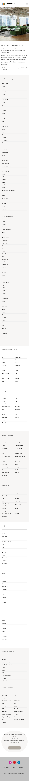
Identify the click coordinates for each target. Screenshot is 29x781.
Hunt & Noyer (5, 203)
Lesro (3, 235)
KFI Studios (4, 227)
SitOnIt (3, 287)
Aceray (3, 86)
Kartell (3, 221)
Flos (3, 547)
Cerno (3, 539)
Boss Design (5, 126)
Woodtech (4, 333)
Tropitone (17, 469)
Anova (3, 445)
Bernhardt (4, 116)
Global (3, 187)
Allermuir (4, 91)
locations (21, 767)
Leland (3, 232)
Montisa (17, 498)
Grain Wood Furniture (7, 404)
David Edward (5, 160)
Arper (3, 105)
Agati (3, 89)
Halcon (3, 376)
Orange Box (17, 357)
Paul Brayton (5, 262)
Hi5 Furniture (5, 198)
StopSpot (17, 461)
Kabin (3, 583)
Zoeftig (16, 381)
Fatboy (3, 182)
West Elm (4, 328)
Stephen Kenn (5, 298)
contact (7, 767)
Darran (3, 155)
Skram (3, 290)
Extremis (4, 459)
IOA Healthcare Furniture (7, 664)
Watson (3, 325)
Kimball (3, 667)
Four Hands (4, 184)
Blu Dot (3, 118)
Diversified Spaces (6, 166)
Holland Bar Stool (6, 201)
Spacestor (17, 365)
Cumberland (5, 152)
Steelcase (17, 367)
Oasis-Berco (5, 586)
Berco (3, 113)
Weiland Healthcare (6, 680)
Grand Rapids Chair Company (9, 190)
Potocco (4, 267)
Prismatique (18, 404)
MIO (3, 248)
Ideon (3, 206)
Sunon (16, 370)
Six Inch (17, 459)
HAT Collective (5, 378)
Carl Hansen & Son (6, 134)
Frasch (3, 631)
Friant (3, 367)
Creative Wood (5, 150)
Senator (17, 362)
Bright (3, 129)
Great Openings (5, 373)
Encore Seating (5, 171)
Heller (3, 195)
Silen (3, 594)
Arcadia (3, 102)
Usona (3, 314)
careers (14, 767)
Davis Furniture (5, 163)
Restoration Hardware (7, 270)
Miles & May (5, 243)
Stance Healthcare (6, 675)
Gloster (3, 469)
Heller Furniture (5, 472)
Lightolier (4, 552)
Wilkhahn (4, 330)
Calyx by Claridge (6, 495)
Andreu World (5, 99)
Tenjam (16, 464)
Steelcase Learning (18, 711)
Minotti (3, 245)
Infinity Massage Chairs (7, 216)
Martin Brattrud (5, 237)
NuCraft (3, 420)
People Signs (18, 501)
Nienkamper (5, 417)
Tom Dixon (4, 306)
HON (3, 381)
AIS (3, 357)
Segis (3, 285)
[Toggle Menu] (27, 4)
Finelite (3, 544)
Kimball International (6, 229)
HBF (3, 193)
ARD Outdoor (5, 448)
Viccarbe (4, 317)
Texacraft (17, 467)
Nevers (3, 414)
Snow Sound (5, 639)
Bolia (3, 121)
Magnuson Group (6, 716)
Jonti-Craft (4, 711)
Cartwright (4, 140)
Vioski (3, 320)
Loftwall (3, 634)
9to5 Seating (5, 83)
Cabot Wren (5, 132)
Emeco (3, 168)
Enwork (3, 174)
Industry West (5, 209)
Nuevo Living (5, 259)
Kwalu (3, 670)
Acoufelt (4, 623)
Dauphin (4, 158)
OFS (3, 384)
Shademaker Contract (20, 456)
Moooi (3, 251)
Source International (6, 296)
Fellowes (4, 365)
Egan (3, 501)
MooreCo (4, 253)
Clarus (3, 698)
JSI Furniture (5, 219)
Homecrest (4, 475)
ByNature (4, 493)
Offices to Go (5, 422)
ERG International (6, 456)
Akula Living (4, 442)
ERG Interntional (5, 176)
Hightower (4, 516)
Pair (16, 359)
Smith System (17, 708)
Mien (3, 719)
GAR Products (5, 467)
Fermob (4, 461)
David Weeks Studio (6, 541)
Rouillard (4, 272)
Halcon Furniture (6, 406)
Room (3, 591)
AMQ (3, 97)
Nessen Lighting (5, 557)
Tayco (16, 412)
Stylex (3, 301)
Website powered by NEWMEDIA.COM (14, 775)
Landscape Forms (19, 445)
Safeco (17, 508)
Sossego (4, 293)
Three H (4, 304)
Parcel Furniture (18, 448)
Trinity (3, 309)
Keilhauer (4, 224)
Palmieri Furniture (18, 698)
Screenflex (4, 636)
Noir (3, 256)
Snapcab (4, 597)
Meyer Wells (5, 240)
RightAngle (17, 406)
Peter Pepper (18, 504)
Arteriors (4, 110)
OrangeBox (4, 589)
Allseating (4, 94)
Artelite (3, 107)
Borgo (3, 124)
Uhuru (3, 312)
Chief (3, 498)
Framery (4, 581)
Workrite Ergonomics (19, 719)
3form (3, 620)
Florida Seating (5, 464)
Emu (3, 453)
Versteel (16, 716)
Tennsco (17, 513)
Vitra (3, 322)
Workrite (17, 378)
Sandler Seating (5, 282)
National (4, 412)
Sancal (3, 275)
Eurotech (4, 179)
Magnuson (17, 495)
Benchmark (4, 451)
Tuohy (16, 414)
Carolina (4, 137)
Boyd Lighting (5, 536)
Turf (3, 642)
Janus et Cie (18, 442)
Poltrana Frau (5, 264)
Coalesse (4, 142)
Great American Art (6, 513)
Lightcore (17, 493)
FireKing (4, 511)
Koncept (4, 549)
